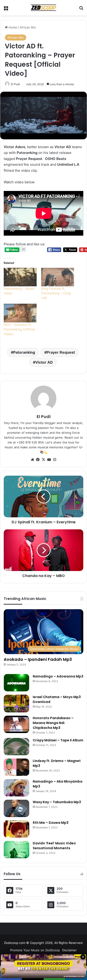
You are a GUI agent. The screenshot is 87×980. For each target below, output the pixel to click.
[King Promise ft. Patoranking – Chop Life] (57, 277)
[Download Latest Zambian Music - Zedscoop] (43, 7)
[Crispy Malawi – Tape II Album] (16, 746)
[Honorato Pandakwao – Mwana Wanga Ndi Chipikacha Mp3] (16, 724)
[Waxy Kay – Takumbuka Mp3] (16, 808)
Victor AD (44, 362)
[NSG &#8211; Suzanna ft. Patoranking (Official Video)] (20, 313)
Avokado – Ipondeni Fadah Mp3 (38, 659)
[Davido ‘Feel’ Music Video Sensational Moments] (16, 849)
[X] (43, 459)
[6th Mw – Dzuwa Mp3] (16, 829)
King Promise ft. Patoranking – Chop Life (56, 293)
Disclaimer (69, 950)
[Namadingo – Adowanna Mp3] (16, 682)
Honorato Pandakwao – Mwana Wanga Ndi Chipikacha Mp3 (53, 723)
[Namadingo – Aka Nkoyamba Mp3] (16, 787)
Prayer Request (61, 352)
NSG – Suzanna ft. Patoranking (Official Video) (19, 329)
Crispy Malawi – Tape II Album (58, 740)
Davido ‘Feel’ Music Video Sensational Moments (54, 845)
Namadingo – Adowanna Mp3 (58, 676)
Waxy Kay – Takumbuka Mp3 (57, 802)
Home (12, 27)
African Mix (28, 27)
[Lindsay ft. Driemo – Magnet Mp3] (16, 767)
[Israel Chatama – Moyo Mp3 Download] (16, 703)
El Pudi (15, 84)
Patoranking (24, 352)
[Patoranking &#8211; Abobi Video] (20, 277)
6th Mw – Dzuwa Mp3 (50, 822)
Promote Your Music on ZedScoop (35, 950)
